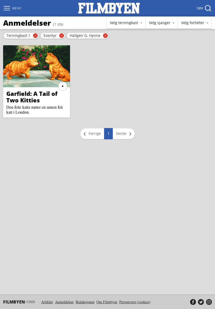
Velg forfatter (192, 22)
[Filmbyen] (109, 8)
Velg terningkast (124, 22)
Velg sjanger (159, 22)
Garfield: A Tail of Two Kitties (31, 97)
